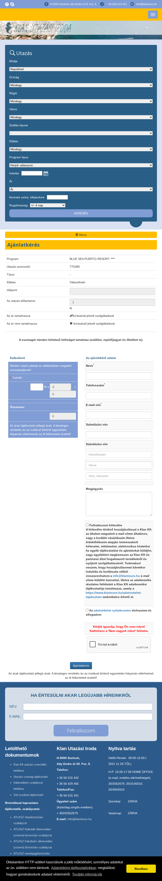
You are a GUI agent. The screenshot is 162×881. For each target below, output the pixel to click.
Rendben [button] (141, 868)
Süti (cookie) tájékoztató (28, 794)
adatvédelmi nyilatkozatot (112, 610)
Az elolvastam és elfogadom (118, 612)
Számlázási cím (97, 444)
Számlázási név (97, 424)
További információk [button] (87, 874)
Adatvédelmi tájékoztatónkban (73, 868)
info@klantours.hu (146, 4)
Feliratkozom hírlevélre (119, 561)
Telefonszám (95, 385)
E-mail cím (93, 405)
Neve (90, 365)
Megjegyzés (94, 488)
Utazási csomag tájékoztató (31, 776)
